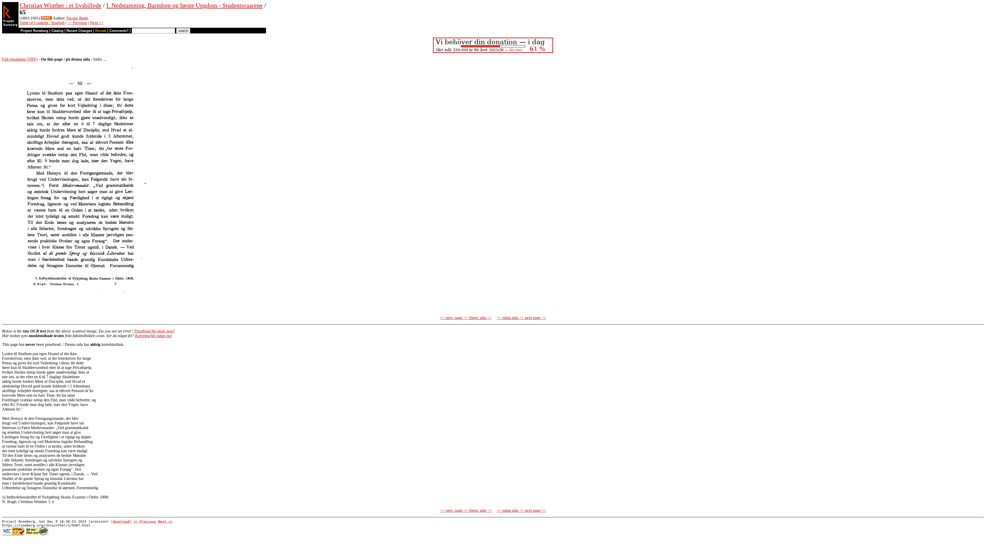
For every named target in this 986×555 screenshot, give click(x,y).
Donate (100, 31)
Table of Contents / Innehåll (42, 23)
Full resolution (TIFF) (19, 59)
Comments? (119, 31)
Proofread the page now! (154, 331)
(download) (121, 521)
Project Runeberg (34, 31)
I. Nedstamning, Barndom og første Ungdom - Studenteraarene (184, 5)
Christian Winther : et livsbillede (60, 5)
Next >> (96, 23)
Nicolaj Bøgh (77, 18)
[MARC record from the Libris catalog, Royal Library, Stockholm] (46, 18)
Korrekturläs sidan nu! (153, 336)
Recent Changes (79, 31)
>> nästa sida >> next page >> (521, 318)
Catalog (57, 31)
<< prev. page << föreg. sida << (466, 318)
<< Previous (77, 23)
